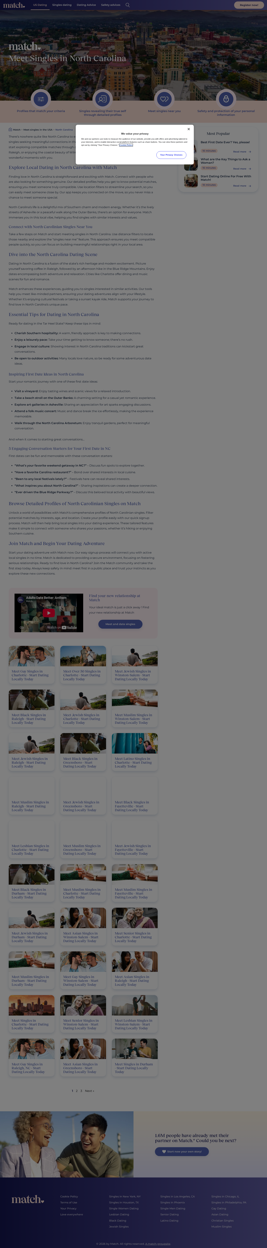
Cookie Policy (126, 145)
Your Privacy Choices (171, 155)
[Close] (189, 129)
